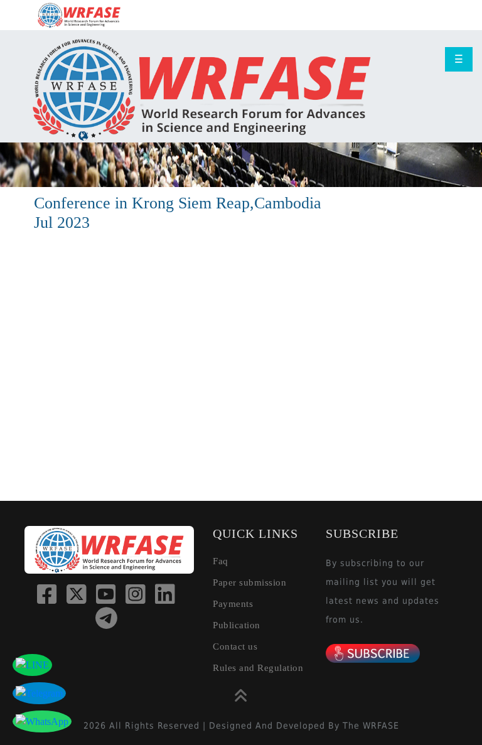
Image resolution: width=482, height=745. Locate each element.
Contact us (235, 646)
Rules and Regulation (258, 668)
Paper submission (249, 582)
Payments (233, 604)
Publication (236, 625)
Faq (220, 561)
